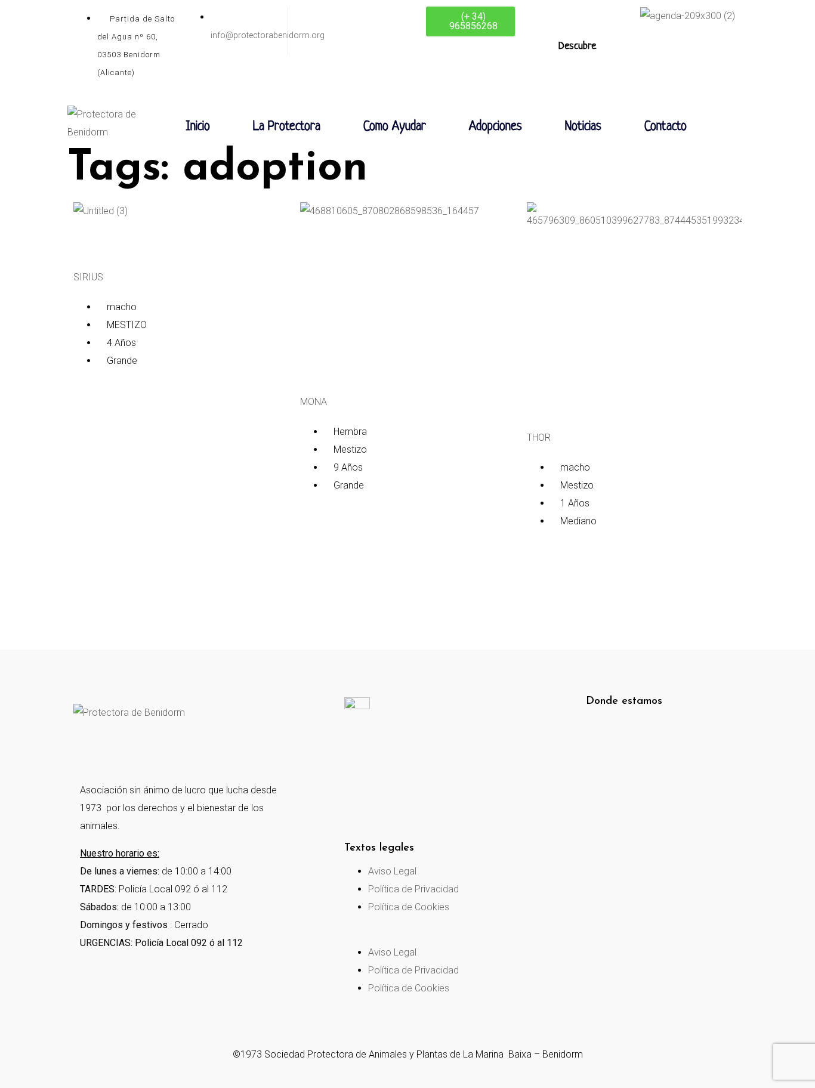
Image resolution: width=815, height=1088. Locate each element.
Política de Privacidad (413, 889)
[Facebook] (88, 749)
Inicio (198, 127)
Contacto (665, 127)
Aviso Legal (392, 871)
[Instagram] (138, 749)
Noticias (583, 127)
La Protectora (286, 127)
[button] (423, 935)
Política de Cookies (408, 907)
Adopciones (495, 127)
